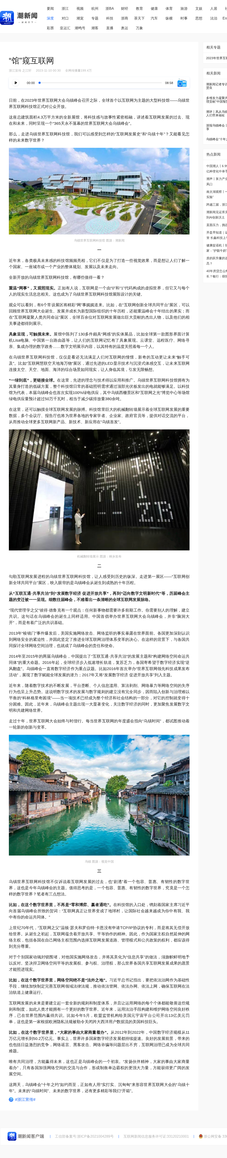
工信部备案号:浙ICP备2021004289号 (84, 1136)
